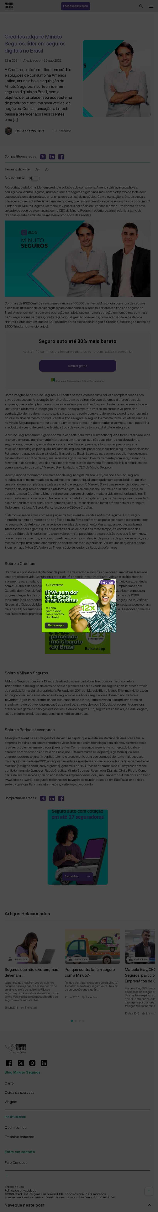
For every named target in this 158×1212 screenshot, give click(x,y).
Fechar (107, 582)
